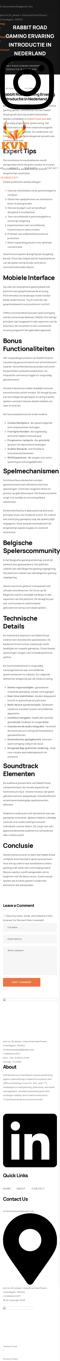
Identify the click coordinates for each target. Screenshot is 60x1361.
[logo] (14, 137)
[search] (1, 158)
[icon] (27, 112)
